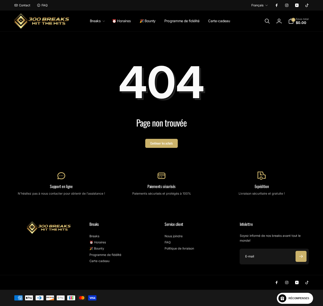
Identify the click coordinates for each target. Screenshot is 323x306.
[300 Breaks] (49, 232)
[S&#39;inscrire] (301, 256)
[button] (97, 21)
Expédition (262, 186)
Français (257, 5)
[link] (22, 5)
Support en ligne (61, 186)
